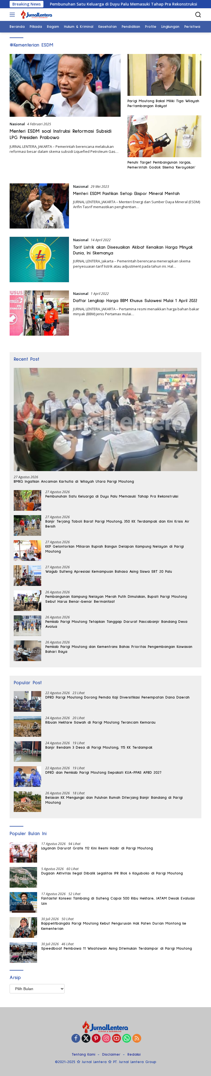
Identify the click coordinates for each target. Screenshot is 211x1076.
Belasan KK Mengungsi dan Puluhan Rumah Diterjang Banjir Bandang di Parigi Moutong (114, 800)
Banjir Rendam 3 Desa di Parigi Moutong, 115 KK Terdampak (98, 747)
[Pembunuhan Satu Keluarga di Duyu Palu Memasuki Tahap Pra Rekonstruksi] (27, 500)
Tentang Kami (83, 1054)
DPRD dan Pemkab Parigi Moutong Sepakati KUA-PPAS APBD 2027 (103, 773)
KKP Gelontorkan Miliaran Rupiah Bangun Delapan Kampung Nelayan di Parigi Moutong (114, 549)
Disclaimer (111, 1054)
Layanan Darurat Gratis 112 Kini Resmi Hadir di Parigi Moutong (97, 848)
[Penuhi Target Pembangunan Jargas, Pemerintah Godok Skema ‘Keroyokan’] (164, 136)
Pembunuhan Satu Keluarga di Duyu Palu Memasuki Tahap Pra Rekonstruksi (96, 4)
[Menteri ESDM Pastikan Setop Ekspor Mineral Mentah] (39, 206)
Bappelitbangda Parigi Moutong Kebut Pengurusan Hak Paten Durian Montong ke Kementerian (113, 926)
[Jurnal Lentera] (36, 14)
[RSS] (136, 1039)
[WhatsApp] (126, 1039)
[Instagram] (106, 1039)
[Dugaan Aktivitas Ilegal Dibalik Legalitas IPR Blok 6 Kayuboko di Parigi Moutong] (23, 877)
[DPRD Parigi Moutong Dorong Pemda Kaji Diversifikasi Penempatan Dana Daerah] (27, 701)
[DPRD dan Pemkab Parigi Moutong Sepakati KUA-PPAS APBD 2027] (27, 776)
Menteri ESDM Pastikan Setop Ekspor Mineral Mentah (126, 193)
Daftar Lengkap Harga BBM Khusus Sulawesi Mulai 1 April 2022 (135, 300)
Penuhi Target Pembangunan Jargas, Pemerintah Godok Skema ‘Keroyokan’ (161, 165)
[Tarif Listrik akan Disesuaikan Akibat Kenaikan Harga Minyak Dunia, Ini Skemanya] (39, 259)
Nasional (17, 123)
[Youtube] (116, 1039)
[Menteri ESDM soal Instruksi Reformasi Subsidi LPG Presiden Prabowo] (65, 85)
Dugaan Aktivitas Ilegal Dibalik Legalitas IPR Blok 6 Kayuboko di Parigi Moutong (112, 873)
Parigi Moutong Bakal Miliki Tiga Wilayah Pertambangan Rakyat (163, 103)
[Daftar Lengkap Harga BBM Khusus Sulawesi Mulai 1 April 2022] (39, 313)
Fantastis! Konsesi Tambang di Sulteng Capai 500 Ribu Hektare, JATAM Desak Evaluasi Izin (118, 900)
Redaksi (134, 1054)
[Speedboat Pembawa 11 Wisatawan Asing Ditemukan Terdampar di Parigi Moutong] (23, 952)
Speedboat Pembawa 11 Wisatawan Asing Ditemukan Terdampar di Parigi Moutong (116, 948)
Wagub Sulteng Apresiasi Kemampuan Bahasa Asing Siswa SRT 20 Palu (108, 572)
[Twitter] (86, 1039)
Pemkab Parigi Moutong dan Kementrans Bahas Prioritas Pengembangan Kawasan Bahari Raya (118, 649)
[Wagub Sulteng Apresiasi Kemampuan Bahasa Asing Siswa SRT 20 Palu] (27, 575)
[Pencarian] (198, 14)
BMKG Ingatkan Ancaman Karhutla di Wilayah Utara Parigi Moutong (74, 481)
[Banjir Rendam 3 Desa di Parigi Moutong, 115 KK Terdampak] (27, 751)
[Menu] (13, 14)
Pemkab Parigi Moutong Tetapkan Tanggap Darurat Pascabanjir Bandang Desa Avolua (116, 624)
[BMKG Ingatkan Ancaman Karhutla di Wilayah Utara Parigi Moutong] (105, 419)
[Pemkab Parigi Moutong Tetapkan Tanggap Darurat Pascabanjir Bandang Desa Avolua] (27, 625)
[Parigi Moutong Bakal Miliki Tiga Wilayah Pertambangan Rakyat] (164, 75)
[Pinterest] (96, 1039)
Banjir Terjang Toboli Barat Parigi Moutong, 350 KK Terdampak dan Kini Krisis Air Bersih (117, 524)
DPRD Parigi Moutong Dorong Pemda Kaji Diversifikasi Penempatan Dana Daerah (117, 697)
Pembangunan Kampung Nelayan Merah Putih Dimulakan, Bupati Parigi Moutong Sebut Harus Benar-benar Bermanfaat (116, 599)
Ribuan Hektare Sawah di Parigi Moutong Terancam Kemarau (100, 722)
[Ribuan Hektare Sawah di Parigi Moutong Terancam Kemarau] (27, 726)
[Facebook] (75, 1039)
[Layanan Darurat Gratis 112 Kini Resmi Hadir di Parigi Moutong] (23, 852)
